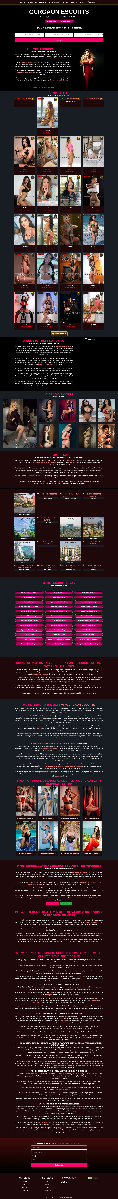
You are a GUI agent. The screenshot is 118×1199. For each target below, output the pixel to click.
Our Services (45, 2)
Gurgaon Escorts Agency (88, 625)
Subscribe (59, 1165)
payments (66, 1028)
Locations (57, 2)
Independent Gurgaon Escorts (59, 625)
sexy (87, 679)
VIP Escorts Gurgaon (40, 716)
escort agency (96, 960)
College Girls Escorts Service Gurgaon (88, 644)
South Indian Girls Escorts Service (88, 620)
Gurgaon (82, 976)
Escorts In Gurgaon (89, 597)
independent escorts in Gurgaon (68, 971)
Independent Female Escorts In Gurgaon (59, 639)
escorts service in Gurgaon (64, 1065)
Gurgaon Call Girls (29, 597)
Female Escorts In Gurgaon (89, 606)
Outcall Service (53, 904)
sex (44, 670)
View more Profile (60, 333)
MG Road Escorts (88, 634)
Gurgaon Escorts (59, 592)
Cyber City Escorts (29, 639)
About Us (33, 2)
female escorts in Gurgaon (36, 939)
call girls (49, 995)
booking (35, 352)
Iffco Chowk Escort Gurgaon (29, 616)
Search (59, 40)
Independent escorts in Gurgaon (28, 476)
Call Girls (72, 462)
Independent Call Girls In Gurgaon (59, 602)
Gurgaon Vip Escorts (59, 634)
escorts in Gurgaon (41, 674)
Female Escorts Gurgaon (88, 616)
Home (24, 2)
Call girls (70, 460)
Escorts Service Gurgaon (59, 616)
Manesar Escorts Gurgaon (29, 644)
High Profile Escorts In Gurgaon (88, 639)
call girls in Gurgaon (55, 381)
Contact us (93, 2)
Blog (83, 2)
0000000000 (52, 21)
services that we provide (48, 748)
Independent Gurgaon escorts (45, 462)
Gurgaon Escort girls (45, 365)
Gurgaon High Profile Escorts (29, 625)
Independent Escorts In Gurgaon (29, 606)
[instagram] (66, 1182)
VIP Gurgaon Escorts (78, 704)
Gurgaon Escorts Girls (63, 346)
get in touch (64, 1021)
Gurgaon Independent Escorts (59, 611)
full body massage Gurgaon (47, 766)
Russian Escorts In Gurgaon (29, 620)
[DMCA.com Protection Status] (93, 1178)
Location (25, 1190)
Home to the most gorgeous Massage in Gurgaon (55, 743)
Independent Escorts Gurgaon (88, 602)
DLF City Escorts (29, 634)
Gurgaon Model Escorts (59, 620)
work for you (95, 1074)
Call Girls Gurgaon (59, 597)
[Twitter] (62, 1182)
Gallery (75, 2)
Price (66, 2)
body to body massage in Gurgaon (70, 766)
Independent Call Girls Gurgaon (29, 630)
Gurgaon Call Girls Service (29, 611)
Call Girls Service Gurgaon (89, 611)
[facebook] (69, 1182)
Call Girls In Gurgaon (88, 592)
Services (25, 1187)
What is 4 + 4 (36, 1156)
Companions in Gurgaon (52, 687)
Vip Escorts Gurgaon (59, 644)
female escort (80, 1106)
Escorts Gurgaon (29, 602)
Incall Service (67, 904)
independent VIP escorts (28, 733)
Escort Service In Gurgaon (29, 592)
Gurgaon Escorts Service (59, 606)
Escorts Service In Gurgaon (59, 630)
